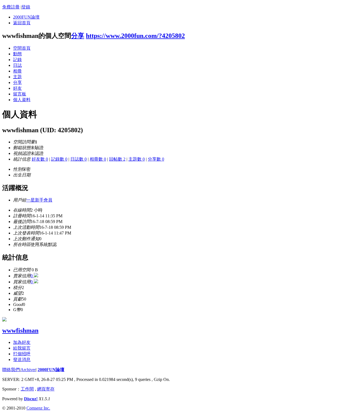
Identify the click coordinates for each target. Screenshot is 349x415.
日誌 (17, 65)
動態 (17, 54)
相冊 (17, 71)
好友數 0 (40, 159)
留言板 (19, 94)
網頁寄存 (46, 389)
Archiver (28, 369)
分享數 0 (156, 159)
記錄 (17, 59)
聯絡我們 (11, 369)
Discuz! (31, 398)
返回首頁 (22, 22)
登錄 (26, 7)
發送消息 (22, 359)
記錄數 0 (59, 159)
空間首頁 (22, 48)
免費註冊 (11, 7)
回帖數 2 (117, 159)
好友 (17, 88)
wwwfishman (20, 330)
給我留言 (22, 348)
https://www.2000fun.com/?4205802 (135, 35)
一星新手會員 (39, 200)
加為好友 (22, 342)
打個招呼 (22, 353)
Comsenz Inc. (38, 408)
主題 (17, 76)
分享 (77, 35)
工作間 (27, 389)
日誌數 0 (78, 159)
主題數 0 (136, 159)
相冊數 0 (98, 159)
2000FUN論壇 (26, 17)
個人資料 (22, 99)
